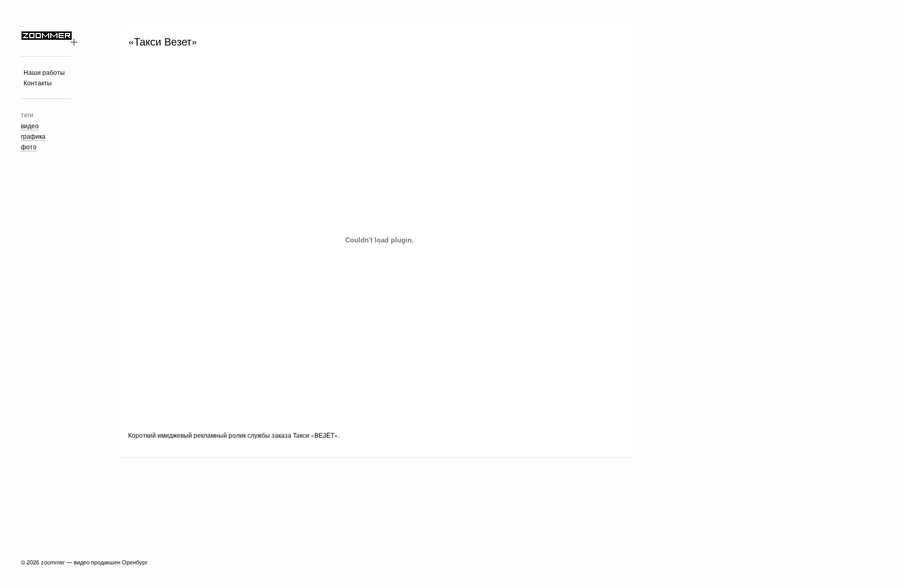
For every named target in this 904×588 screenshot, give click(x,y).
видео (30, 125)
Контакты (38, 82)
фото (29, 146)
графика (33, 135)
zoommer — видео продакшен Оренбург (94, 562)
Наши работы (44, 72)
